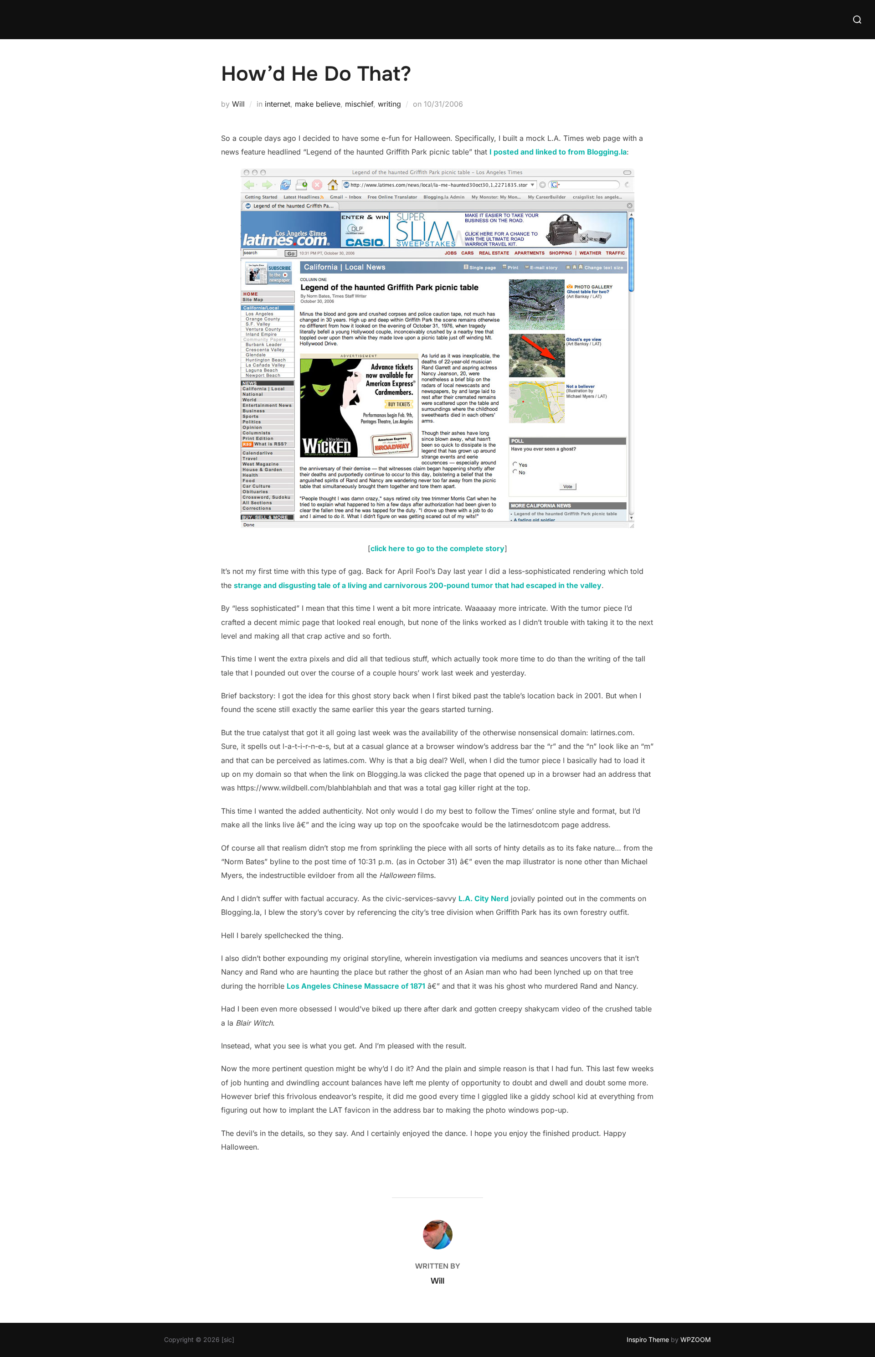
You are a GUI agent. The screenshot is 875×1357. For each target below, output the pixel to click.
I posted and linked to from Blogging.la (558, 151)
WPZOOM (695, 1339)
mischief (359, 103)
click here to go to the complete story (437, 548)
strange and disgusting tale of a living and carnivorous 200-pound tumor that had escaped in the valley (418, 585)
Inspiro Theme (648, 1339)
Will (238, 103)
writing (389, 103)
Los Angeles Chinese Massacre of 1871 (356, 986)
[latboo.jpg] (437, 525)
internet (277, 103)
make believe (317, 103)
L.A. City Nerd (483, 898)
